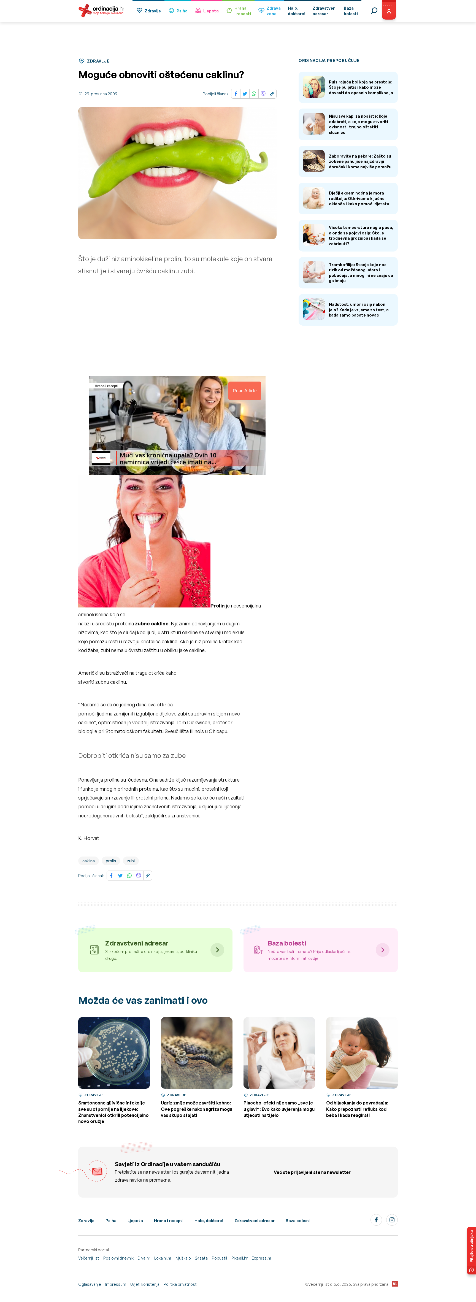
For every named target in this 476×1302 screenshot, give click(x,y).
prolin (111, 860)
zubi (131, 860)
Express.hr (261, 1258)
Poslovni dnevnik (118, 1258)
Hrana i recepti (168, 1220)
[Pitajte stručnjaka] (471, 1250)
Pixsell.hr (239, 1258)
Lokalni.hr (162, 1258)
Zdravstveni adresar (254, 1220)
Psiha (182, 11)
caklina (88, 860)
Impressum (115, 1284)
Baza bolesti (298, 1220)
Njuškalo (183, 1258)
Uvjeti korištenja (144, 1284)
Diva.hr (144, 1258)
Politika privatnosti (181, 1284)
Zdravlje (153, 11)
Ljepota (211, 11)
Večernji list (88, 1258)
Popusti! (219, 1258)
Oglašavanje (89, 1284)
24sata (201, 1258)
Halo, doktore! (208, 1220)
